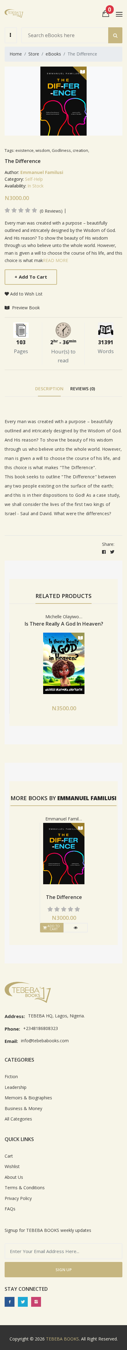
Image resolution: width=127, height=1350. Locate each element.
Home (16, 54)
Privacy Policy (18, 1198)
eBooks (53, 54)
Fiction (11, 1076)
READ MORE (55, 260)
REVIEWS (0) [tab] (82, 389)
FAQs (10, 1209)
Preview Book (25, 307)
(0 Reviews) (51, 211)
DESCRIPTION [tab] (49, 389)
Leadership (16, 1087)
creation (80, 150)
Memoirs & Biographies (28, 1098)
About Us (14, 1177)
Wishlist (12, 1166)
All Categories (18, 1119)
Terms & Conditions (25, 1187)
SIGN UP (63, 1269)
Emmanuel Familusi (41, 172)
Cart (9, 1156)
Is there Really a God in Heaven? (64, 624)
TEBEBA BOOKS (62, 1339)
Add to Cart (30, 277)
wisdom (42, 150)
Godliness (61, 150)
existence (24, 150)
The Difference (64, 897)
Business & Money (23, 1108)
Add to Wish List (26, 294)
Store (33, 54)
